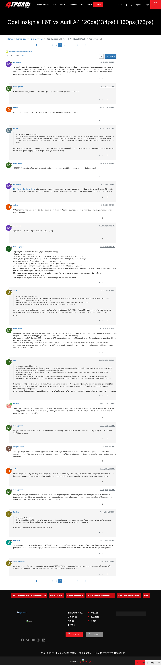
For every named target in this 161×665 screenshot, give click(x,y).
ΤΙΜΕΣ (71, 621)
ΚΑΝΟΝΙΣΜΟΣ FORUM (66, 653)
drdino (15, 107)
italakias (16, 512)
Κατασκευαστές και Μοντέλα (20, 52)
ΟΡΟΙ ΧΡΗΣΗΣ (47, 653)
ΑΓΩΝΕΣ (95, 613)
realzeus (16, 403)
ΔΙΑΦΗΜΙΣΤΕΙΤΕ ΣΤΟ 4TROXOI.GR (109, 653)
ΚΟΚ (146, 595)
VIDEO (94, 621)
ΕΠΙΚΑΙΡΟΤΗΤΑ (75, 613)
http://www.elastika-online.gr (24, 189)
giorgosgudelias (19, 447)
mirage (15, 128)
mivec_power (18, 87)
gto (14, 360)
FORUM (71, 625)
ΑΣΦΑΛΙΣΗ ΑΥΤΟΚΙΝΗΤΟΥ (101, 595)
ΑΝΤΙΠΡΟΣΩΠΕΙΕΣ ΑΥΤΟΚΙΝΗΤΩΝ (29, 595)
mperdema (17, 62)
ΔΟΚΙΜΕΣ (72, 617)
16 (82, 45)
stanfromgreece (19, 561)
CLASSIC (95, 617)
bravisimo (16, 540)
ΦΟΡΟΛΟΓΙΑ (56, 595)
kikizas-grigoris (18, 247)
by (75, 661)
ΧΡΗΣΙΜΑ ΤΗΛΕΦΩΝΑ (129, 595)
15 (77, 45)
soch (15, 290)
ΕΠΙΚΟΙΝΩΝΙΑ (85, 653)
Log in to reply (110, 56)
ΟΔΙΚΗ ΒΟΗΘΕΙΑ (75, 595)
